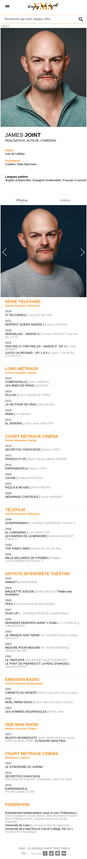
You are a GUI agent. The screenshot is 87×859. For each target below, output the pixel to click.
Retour (5, 26)
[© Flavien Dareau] (43, 126)
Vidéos (65, 200)
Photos (22, 200)
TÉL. (24, 853)
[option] (43, 251)
